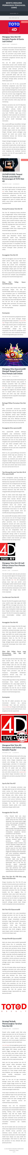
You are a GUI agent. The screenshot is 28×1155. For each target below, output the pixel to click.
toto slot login (5, 1045)
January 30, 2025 (6, 376)
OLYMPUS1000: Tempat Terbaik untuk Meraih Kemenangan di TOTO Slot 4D (13, 177)
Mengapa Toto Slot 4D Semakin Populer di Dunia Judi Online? (13, 39)
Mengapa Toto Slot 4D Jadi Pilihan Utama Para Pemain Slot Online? (13, 565)
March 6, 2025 (5, 44)
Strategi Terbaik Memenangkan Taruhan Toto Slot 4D (12, 1023)
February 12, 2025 (6, 184)
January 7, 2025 (6, 570)
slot (3, 191)
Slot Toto (13, 579)
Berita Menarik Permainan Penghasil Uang (14, 5)
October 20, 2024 (6, 1028)
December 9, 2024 (6, 752)
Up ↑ (14, 1152)
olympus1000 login (7, 706)
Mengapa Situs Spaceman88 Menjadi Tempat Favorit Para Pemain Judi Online (14, 371)
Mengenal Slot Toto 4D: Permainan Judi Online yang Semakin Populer (14, 747)
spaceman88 (22, 772)
